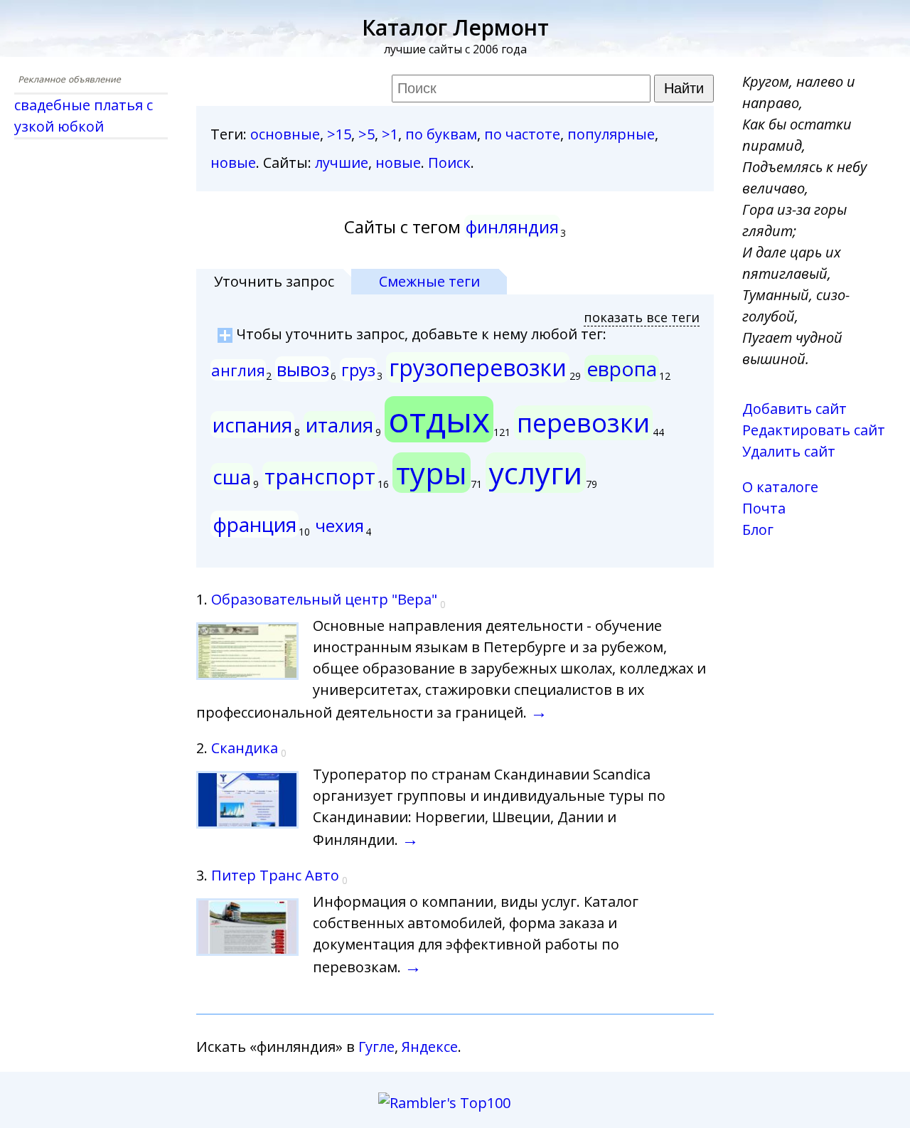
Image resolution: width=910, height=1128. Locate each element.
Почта (764, 508)
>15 (339, 134)
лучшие (341, 162)
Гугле (376, 1046)
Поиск (449, 162)
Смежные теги (429, 281)
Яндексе (430, 1046)
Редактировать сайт (813, 430)
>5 (366, 134)
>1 (390, 134)
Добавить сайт (794, 408)
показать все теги (642, 317)
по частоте (522, 134)
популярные (611, 134)
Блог (758, 529)
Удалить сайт (788, 451)
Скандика (244, 747)
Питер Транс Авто (275, 875)
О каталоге (780, 486)
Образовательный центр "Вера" (324, 599)
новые (233, 162)
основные (285, 134)
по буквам (441, 134)
